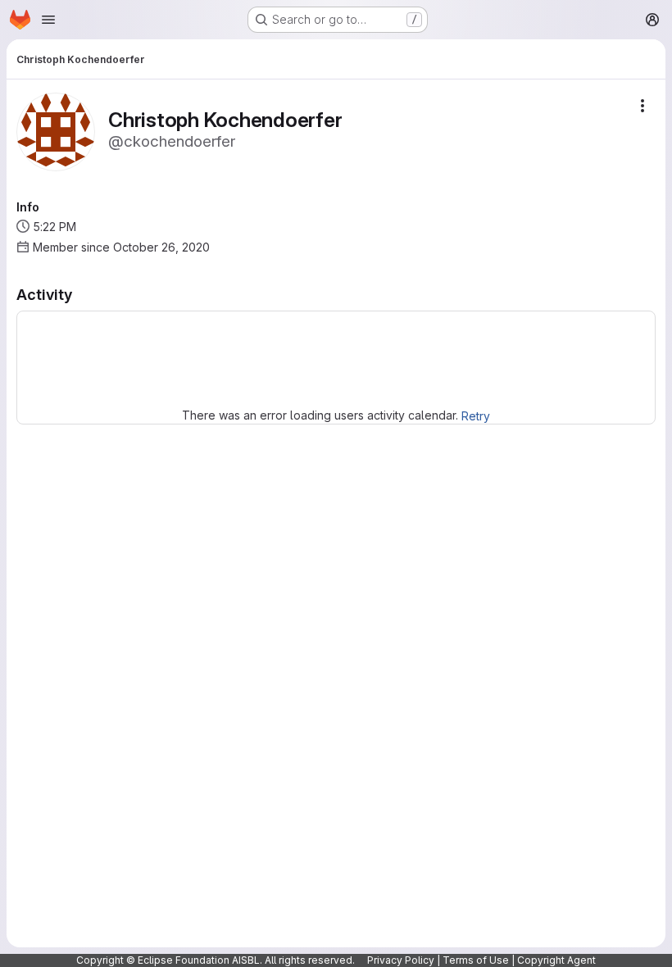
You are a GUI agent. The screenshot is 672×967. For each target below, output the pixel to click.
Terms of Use (476, 960)
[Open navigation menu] (48, 20)
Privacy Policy (400, 960)
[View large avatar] (55, 131)
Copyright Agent (556, 960)
